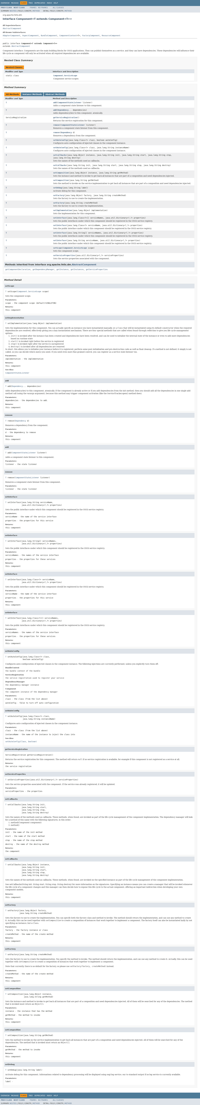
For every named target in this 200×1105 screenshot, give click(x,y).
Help (56, 3)
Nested (13, 11)
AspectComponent (30, 35)
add (54, 102)
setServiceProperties (64, 255)
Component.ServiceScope (65, 75)
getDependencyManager (43, 269)
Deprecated (39, 3)
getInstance (62, 269)
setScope (57, 248)
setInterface (59, 218)
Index (49, 3)
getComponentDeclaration (17, 269)
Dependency (63, 110)
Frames (33, 8)
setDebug (57, 188)
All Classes (58, 8)
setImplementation (62, 210)
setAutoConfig (60, 140)
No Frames (43, 8)
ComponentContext (68, 35)
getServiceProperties (97, 269)
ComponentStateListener (69, 102)
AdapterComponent (11, 35)
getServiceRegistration (65, 117)
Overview (5, 3)
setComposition (60, 173)
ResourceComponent (111, 35)
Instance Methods (32, 94)
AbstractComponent (12, 28)
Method (36, 11)
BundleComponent (49, 35)
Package (15, 3)
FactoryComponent (91, 35)
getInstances (77, 269)
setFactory (58, 195)
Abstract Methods (55, 94)
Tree (31, 3)
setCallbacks (59, 155)
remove (56, 125)
